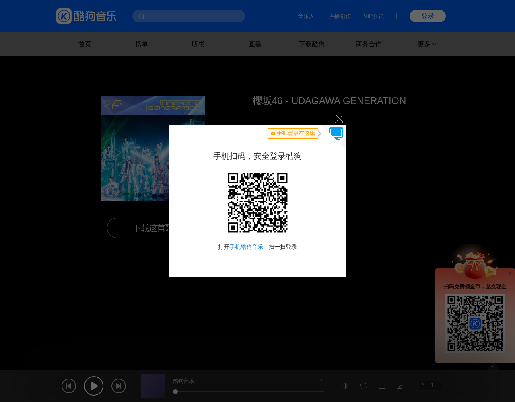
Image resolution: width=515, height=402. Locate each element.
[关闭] (338, 118)
